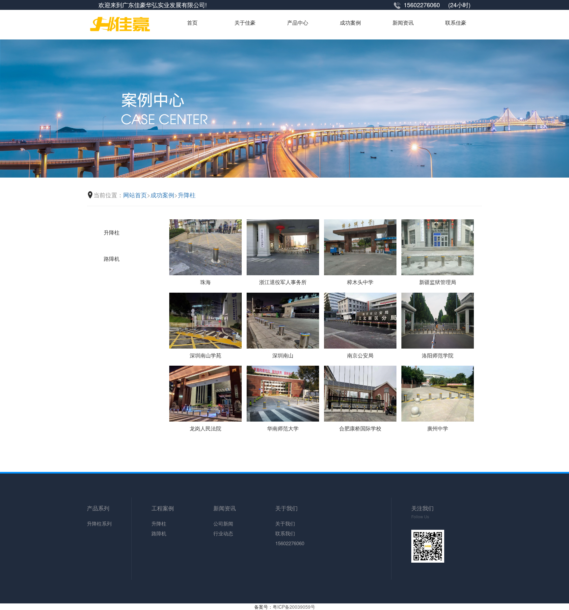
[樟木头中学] (360, 246)
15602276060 (289, 543)
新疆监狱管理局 (437, 282)
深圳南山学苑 (205, 355)
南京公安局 (360, 355)
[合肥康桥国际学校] (360, 393)
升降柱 (187, 195)
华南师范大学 (283, 428)
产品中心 (297, 23)
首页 (192, 23)
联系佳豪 (455, 23)
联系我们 (285, 533)
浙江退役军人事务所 (283, 282)
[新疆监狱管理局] (437, 246)
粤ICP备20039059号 (294, 606)
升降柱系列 (99, 523)
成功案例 (350, 23)
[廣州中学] (437, 393)
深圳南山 (282, 355)
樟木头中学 (360, 282)
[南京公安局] (360, 319)
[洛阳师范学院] (437, 319)
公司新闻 (223, 523)
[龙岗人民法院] (205, 393)
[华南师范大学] (283, 393)
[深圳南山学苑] (205, 319)
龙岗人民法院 (205, 428)
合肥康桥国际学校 (360, 428)
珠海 (205, 282)
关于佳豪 (245, 23)
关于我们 (285, 523)
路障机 (112, 258)
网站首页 (135, 195)
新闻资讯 (403, 23)
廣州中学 (437, 428)
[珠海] (205, 246)
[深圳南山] (283, 319)
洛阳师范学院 (437, 355)
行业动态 (223, 533)
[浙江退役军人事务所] (283, 246)
